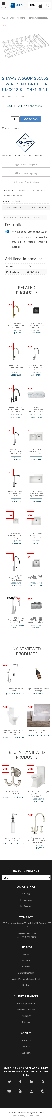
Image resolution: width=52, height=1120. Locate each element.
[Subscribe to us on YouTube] (20, 1091)
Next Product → (40, 207)
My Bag (26, 893)
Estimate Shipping (28, 173)
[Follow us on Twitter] (9, 1081)
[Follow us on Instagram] (31, 1091)
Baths (26, 954)
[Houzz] (42, 1081)
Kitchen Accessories (37, 17)
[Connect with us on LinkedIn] (31, 1081)
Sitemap (26, 1022)
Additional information (32, 217)
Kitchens (20, 17)
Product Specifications (27, 182)
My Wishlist (26, 900)
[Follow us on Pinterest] (42, 1091)
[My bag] (40, 6)
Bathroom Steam (26, 972)
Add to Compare (28, 164)
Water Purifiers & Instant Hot (26, 979)
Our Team (26, 1052)
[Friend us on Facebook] (20, 1081)
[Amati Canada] (17, 5)
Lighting (26, 985)
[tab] (10, 217)
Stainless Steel (17, 201)
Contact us (26, 1040)
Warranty (26, 1015)
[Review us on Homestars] (9, 1091)
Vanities (26, 966)
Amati (5, 17)
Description (10, 217)
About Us (26, 1046)
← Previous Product (14, 207)
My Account (26, 906)
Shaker (19, 195)
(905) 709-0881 (28, 933)
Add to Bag (30, 119)
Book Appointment (26, 1003)
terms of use (33, 1115)
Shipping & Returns (26, 1009)
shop (12, 17)
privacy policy (19, 1115)
